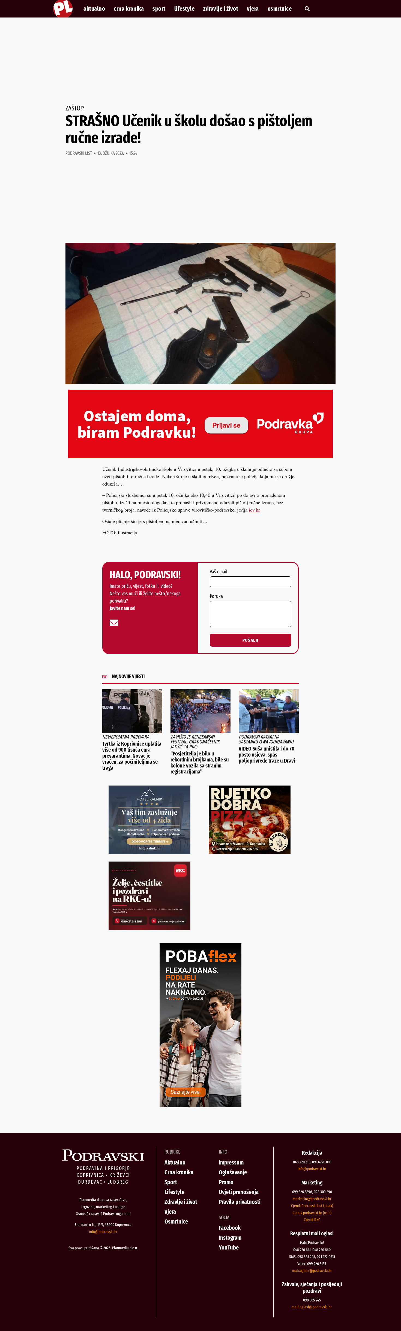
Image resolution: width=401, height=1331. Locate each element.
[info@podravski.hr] (114, 622)
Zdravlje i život (220, 8)
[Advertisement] (200, 61)
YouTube (229, 1247)
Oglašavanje (233, 1172)
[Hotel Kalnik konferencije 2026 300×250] (149, 852)
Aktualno (94, 8)
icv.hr (254, 509)
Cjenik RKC (312, 1219)
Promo (226, 1182)
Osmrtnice (280, 8)
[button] (307, 8)
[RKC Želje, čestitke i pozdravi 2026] (149, 928)
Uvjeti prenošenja (239, 1192)
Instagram (230, 1237)
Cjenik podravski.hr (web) (312, 1212)
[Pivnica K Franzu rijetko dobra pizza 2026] (250, 852)
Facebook (230, 1227)
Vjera (253, 8)
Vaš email (218, 572)
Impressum (231, 1162)
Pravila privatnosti (240, 1202)
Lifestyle (184, 8)
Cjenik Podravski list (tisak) (312, 1205)
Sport (159, 8)
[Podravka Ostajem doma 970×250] (200, 456)
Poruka (216, 596)
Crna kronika (129, 8)
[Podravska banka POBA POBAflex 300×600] (200, 1105)
